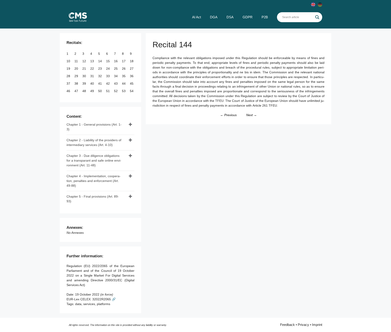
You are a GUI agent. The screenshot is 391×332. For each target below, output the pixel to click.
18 (132, 61)
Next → (251, 115)
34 (116, 76)
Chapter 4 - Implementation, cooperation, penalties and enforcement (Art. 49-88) (94, 180)
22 (92, 68)
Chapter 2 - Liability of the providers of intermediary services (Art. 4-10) (94, 142)
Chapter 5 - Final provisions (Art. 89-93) (93, 199)
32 (100, 76)
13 (92, 61)
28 (69, 76)
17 (124, 61)
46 (69, 91)
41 (100, 83)
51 (108, 91)
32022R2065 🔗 (104, 299)
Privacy (303, 325)
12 (84, 61)
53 (124, 91)
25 (116, 68)
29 (76, 76)
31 (92, 76)
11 (76, 61)
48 (84, 91)
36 (132, 76)
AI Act (196, 17)
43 (116, 83)
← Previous (228, 115)
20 (76, 68)
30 (84, 76)
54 (132, 91)
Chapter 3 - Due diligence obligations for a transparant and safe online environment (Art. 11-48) (94, 160)
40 (92, 83)
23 (100, 68)
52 (116, 91)
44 (124, 83)
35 (124, 76)
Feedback (287, 325)
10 (69, 61)
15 (108, 61)
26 (124, 68)
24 (108, 68)
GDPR (248, 17)
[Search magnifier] (317, 17)
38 (76, 83)
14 (100, 61)
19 (69, 68)
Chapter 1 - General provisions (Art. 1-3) (94, 127)
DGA (213, 17)
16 (116, 61)
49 (92, 91)
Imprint (317, 325)
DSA (230, 17)
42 (108, 83)
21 (84, 68)
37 (69, 83)
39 (84, 83)
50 (100, 91)
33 (108, 76)
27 (132, 68)
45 (132, 83)
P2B (265, 17)
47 (76, 91)
